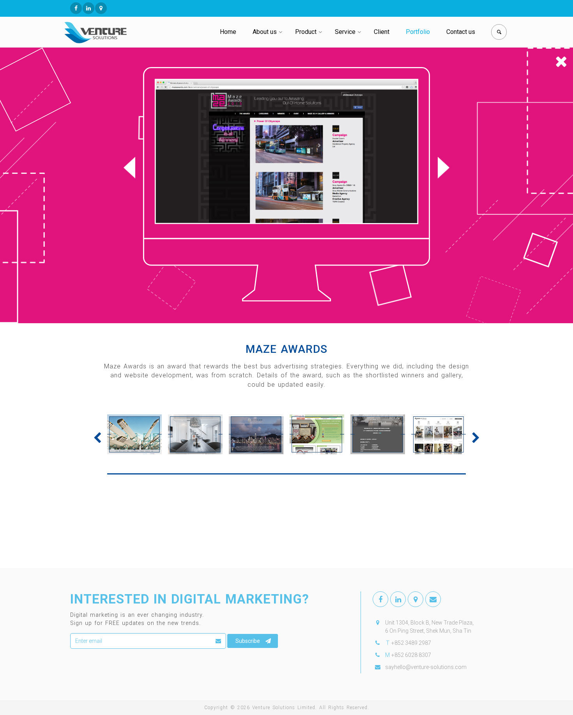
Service (345, 31)
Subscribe (247, 641)
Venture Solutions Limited (283, 707)
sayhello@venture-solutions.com (426, 667)
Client (381, 31)
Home (228, 31)
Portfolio (418, 31)
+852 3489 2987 (411, 643)
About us (265, 31)
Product (306, 31)
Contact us (460, 31)
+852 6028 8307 (411, 655)
